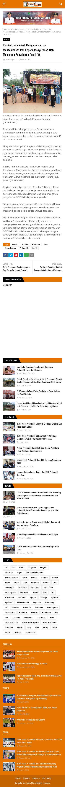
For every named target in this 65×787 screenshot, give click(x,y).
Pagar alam (37, 602)
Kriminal (46, 582)
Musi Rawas (24, 592)
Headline (25, 244)
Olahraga (43, 597)
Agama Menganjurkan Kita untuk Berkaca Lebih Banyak (37, 534)
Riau (37, 627)
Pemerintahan (10, 248)
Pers (56, 612)
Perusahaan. (41, 617)
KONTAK (18, 778)
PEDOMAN (36, 778)
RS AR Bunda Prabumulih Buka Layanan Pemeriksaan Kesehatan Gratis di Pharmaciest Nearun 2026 (37, 437)
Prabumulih (24, 248)
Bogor (19, 572)
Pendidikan (23, 612)
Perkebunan (46, 612)
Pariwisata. (27, 607)
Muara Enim (22, 587)
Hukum (7, 582)
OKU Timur (22, 597)
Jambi (25, 582)
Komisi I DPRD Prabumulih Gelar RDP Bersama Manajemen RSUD (39, 461)
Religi (29, 627)
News (46, 244)
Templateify (26, 783)
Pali (6, 607)
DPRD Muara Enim (11, 577)
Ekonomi (34, 577)
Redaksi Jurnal (11, 59)
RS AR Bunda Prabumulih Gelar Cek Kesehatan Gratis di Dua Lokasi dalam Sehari (39, 425)
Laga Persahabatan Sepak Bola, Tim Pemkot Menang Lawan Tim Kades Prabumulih (39, 677)
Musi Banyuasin (10, 592)
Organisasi (54, 597)
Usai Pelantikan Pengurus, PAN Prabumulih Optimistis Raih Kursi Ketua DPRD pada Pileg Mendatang (39, 697)
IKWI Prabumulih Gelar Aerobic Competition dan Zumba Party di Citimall (37, 653)
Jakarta (16, 582)
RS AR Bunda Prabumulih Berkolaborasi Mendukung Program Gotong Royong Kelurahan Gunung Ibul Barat (37, 765)
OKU (52, 592)
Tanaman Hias (30, 632)
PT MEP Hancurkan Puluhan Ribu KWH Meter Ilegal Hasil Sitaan (38, 548)
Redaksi (20, 627)
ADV (6, 567)
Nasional (36, 592)
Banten (21, 567)
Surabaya (17, 632)
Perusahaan (28, 617)
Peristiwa (34, 612)
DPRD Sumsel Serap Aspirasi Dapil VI (31, 719)
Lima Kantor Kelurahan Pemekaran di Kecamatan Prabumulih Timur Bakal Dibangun (35, 368)
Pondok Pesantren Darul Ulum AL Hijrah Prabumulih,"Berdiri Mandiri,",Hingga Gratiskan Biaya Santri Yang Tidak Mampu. (39, 381)
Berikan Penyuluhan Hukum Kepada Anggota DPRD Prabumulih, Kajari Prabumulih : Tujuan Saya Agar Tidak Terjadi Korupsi (38, 510)
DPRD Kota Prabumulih (34, 572)
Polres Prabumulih (50, 622)
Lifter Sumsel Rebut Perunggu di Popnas (32, 663)
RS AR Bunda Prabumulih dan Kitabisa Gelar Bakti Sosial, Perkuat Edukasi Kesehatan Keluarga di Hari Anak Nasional (39, 753)
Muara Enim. (35, 587)
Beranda (6, 29)
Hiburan (55, 577)
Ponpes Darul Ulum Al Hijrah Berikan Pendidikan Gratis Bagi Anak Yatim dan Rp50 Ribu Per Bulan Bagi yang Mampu (39, 405)
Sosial (14, 29)
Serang (45, 627)
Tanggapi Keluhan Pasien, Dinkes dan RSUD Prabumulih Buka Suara (37, 474)
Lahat (55, 582)
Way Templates (44, 783)
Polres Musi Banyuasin (30, 622)
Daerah (15, 244)
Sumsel (7, 632)
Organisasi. (9, 602)
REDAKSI (26, 778)
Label (7, 560)
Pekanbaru (39, 607)
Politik (52, 617)
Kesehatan (36, 244)
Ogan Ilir (33, 597)
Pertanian (16, 617)
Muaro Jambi (48, 587)
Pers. (6, 617)
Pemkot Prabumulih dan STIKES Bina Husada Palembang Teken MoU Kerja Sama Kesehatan (38, 449)
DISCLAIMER (46, 778)
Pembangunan (52, 607)
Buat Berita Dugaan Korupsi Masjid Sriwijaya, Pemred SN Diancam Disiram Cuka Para (38, 524)
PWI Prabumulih (23, 602)
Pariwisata (15, 607)
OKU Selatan (9, 597)
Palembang (49, 602)
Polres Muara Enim (11, 622)
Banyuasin (32, 567)
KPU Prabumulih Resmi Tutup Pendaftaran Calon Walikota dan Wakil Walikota (38, 393)
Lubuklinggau (9, 587)
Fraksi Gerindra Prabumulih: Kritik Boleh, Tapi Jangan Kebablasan (37, 709)
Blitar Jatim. (9, 572)
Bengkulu (43, 567)
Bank (13, 567)
